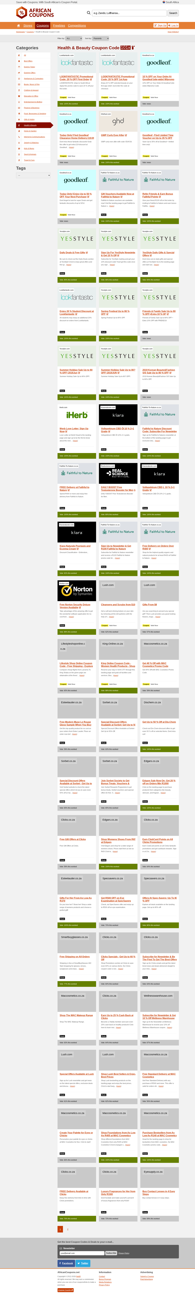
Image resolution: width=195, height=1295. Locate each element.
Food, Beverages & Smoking (35, 114)
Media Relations (105, 1282)
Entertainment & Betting (33, 102)
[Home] (18, 25)
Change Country (64, 1290)
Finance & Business (31, 108)
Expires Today (29, 67)
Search (173, 13)
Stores (27, 25)
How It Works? (173, 32)
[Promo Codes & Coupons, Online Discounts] (35, 18)
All (25, 55)
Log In (174, 25)
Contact (102, 1276)
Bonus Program (105, 1279)
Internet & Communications (34, 137)
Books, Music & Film (32, 84)
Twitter (84, 1263)
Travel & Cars (29, 160)
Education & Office (31, 96)
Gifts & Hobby (29, 119)
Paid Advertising (146, 1279)
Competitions (77, 25)
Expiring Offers (29, 73)
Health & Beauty (30, 125)
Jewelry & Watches (31, 143)
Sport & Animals (30, 154)
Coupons (43, 25)
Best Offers (28, 61)
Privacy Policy (123, 1253)
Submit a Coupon (147, 1276)
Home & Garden (30, 131)
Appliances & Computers (33, 79)
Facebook (67, 1263)
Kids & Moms (29, 149)
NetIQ (78, 1276)
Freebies (59, 25)
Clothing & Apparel (31, 90)
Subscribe (111, 1253)
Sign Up (161, 25)
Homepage (20, 32)
